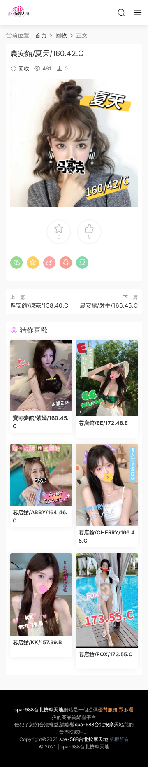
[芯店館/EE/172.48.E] (107, 378)
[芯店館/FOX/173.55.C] (107, 600)
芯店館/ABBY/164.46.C (40, 516)
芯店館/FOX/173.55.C (106, 654)
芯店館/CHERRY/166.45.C (107, 536)
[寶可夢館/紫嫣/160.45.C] (41, 375)
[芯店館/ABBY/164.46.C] (41, 475)
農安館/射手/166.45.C (109, 305)
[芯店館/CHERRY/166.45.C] (107, 485)
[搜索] (121, 12)
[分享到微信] (16, 262)
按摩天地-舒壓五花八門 (18, 12)
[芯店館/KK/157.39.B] (41, 594)
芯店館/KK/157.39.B (37, 642)
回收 (23, 68)
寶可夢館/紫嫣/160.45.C (41, 422)
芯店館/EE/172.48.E (103, 423)
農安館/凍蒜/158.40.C (39, 305)
